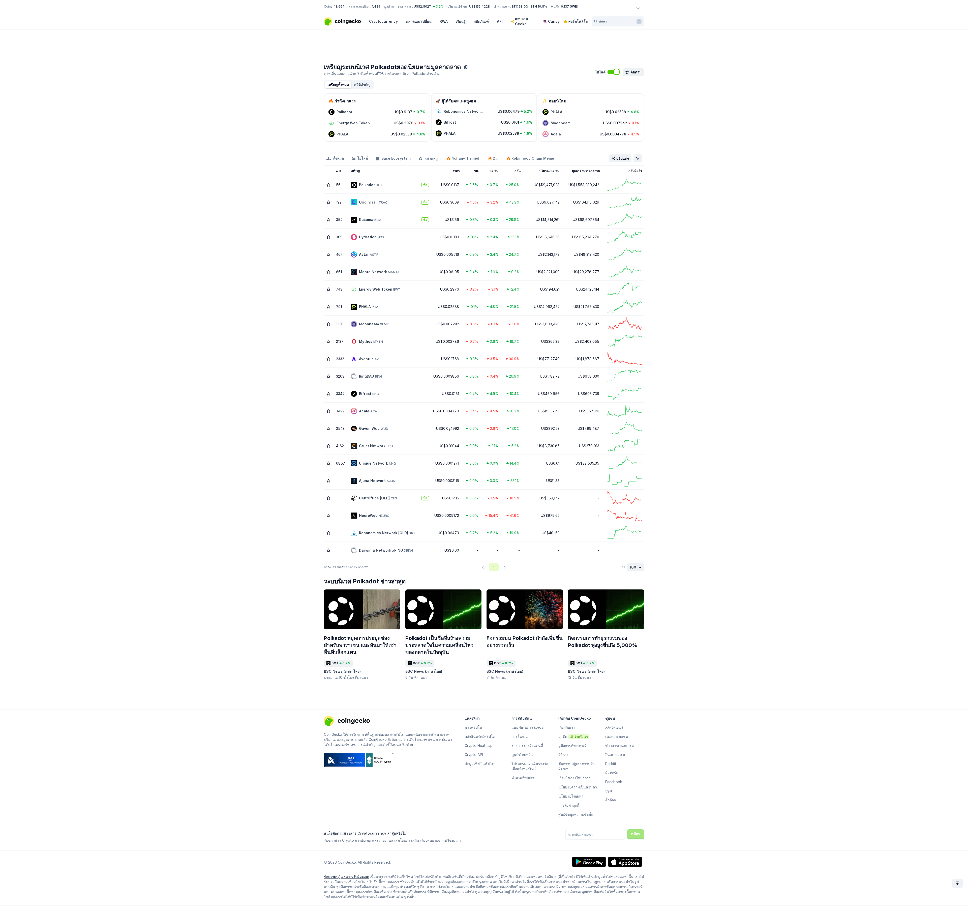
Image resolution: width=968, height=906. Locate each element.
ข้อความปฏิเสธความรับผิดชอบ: (346, 877)
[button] (362, 84)
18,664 (339, 6)
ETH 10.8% (539, 6)
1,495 (376, 6)
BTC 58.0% (520, 6)
